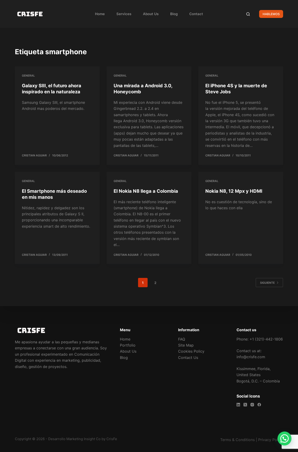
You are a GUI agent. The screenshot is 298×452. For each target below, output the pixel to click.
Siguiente (267, 282)
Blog (174, 14)
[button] (284, 438)
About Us (151, 14)
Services (123, 14)
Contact (196, 14)
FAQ (181, 339)
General (28, 75)
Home (100, 14)
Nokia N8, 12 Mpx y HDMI (233, 191)
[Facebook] (259, 404)
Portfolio (127, 345)
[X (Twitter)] (245, 404)
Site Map (186, 345)
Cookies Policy (191, 351)
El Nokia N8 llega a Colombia (146, 191)
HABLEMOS (271, 14)
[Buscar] (248, 14)
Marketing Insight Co (83, 439)
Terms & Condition (236, 439)
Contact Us (188, 357)
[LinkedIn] (238, 404)
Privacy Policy (270, 439)
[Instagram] (252, 404)
